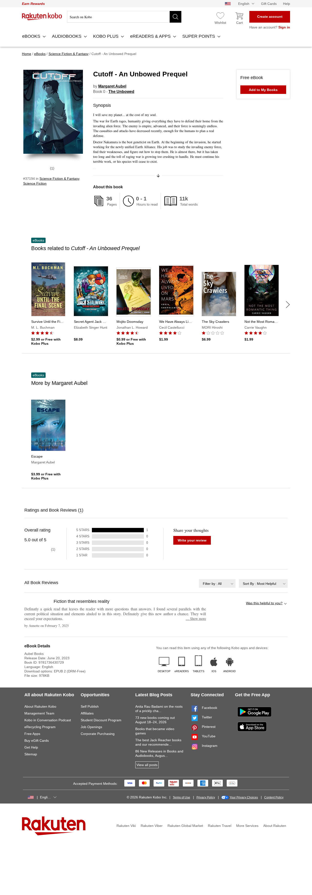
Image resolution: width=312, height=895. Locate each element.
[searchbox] (124, 17)
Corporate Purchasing (98, 734)
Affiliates (87, 713)
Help (286, 4)
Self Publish (90, 706)
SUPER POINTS (199, 36)
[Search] (175, 17)
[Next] (288, 304)
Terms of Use (181, 797)
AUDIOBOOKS (67, 36)
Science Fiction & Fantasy (59, 179)
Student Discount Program (101, 720)
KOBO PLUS (106, 36)
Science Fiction (35, 183)
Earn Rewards (33, 4)
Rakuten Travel (219, 826)
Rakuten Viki (126, 826)
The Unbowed (121, 92)
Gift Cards (269, 4)
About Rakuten (274, 826)
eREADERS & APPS (151, 36)
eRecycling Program (40, 727)
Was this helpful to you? (264, 603)
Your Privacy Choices (244, 797)
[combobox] (217, 583)
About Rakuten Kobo (40, 706)
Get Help (31, 747)
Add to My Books (263, 90)
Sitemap (30, 754)
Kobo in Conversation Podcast (47, 720)
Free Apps (32, 734)
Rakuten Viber (152, 826)
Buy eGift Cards (36, 740)
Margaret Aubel (112, 86)
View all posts (146, 765)
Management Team (39, 713)
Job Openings (91, 727)
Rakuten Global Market (185, 826)
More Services (247, 826)
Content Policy (273, 797)
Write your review (192, 540)
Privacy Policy (205, 797)
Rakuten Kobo (42, 16)
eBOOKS (31, 36)
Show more (196, 618)
